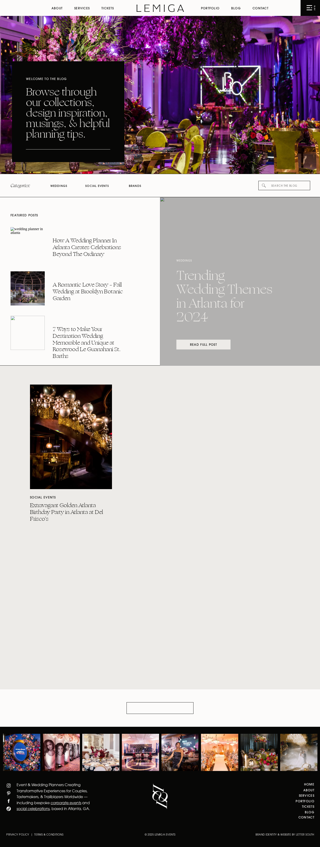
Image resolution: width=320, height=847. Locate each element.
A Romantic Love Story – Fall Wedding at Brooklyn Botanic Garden (88, 291)
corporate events (66, 803)
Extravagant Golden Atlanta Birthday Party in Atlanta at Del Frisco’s (66, 512)
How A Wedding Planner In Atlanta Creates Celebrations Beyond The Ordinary (87, 247)
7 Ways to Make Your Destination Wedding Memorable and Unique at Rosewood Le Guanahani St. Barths (86, 342)
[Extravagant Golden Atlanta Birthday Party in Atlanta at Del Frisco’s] (71, 437)
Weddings (184, 261)
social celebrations (33, 809)
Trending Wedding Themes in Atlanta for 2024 (224, 296)
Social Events (43, 497)
